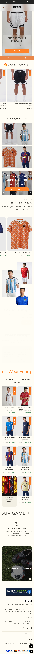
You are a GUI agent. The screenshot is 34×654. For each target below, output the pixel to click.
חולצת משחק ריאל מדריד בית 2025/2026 (9, 409)
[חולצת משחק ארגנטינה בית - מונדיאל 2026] (24, 456)
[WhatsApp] (24, 628)
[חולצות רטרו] (9, 157)
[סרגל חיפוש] (6, 7)
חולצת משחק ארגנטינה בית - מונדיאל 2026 (24, 469)
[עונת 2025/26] (24, 157)
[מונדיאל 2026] (24, 134)
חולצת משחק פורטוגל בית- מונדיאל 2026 (24, 409)
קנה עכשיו (7, 2)
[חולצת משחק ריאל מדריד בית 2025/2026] (9, 396)
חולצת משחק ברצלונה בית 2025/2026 (9, 469)
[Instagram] (31, 628)
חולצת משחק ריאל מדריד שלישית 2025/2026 (9, 439)
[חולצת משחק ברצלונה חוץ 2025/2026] (24, 486)
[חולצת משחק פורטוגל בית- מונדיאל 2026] (24, 396)
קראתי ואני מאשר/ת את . (17, 569)
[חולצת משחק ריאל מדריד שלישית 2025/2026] (9, 426)
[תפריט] (31, 7)
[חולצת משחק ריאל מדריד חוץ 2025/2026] (24, 426)
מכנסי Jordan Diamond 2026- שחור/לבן (22, 105)
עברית (30, 639)
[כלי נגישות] (31, 651)
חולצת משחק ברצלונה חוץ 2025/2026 (25, 499)
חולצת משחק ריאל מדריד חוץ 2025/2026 (24, 439)
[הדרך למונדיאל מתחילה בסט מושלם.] (9, 491)
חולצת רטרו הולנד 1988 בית (23, 252)
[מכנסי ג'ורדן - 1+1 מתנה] (9, 134)
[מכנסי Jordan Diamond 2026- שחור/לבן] (19, 85)
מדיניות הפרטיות (10, 569)
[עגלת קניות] (3, 7)
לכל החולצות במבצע (17, 189)
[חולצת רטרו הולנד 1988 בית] (19, 234)
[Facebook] (28, 628)
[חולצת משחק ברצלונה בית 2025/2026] (9, 456)
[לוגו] (17, 7)
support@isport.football (14, 536)
